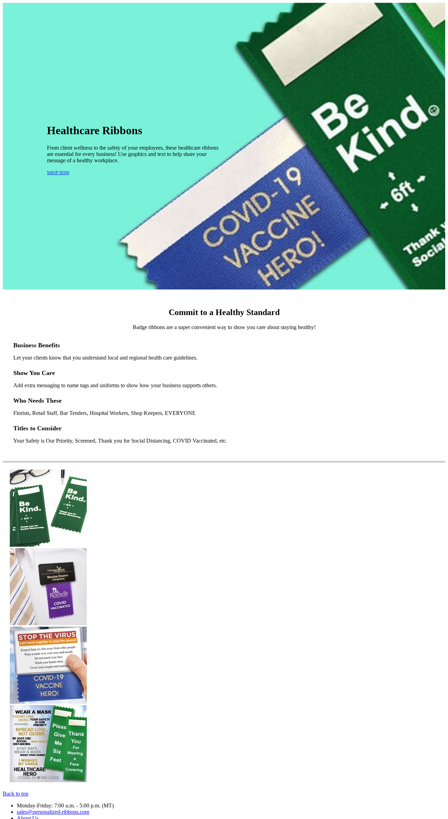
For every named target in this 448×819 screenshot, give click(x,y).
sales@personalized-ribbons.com (53, 812)
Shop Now (58, 172)
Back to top (15, 794)
